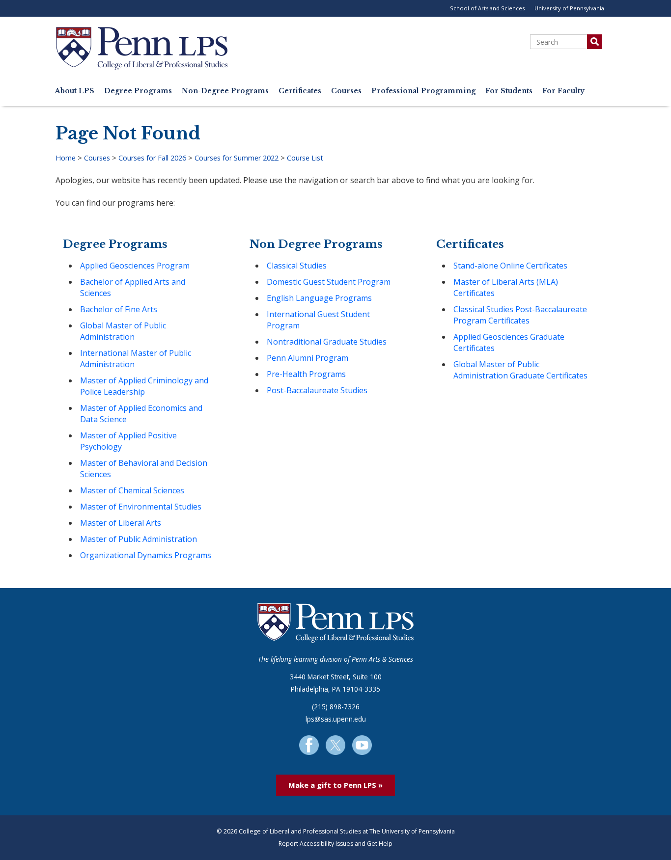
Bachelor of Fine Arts (118, 309)
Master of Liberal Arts (120, 522)
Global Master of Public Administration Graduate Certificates (520, 370)
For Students (508, 91)
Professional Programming (423, 91)
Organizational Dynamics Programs (145, 555)
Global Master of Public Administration (123, 331)
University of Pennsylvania (569, 8)
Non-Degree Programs (225, 91)
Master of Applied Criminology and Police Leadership (144, 386)
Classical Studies (297, 265)
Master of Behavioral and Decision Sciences (143, 468)
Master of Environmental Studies (140, 506)
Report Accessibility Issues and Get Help (335, 843)
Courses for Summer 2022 (237, 157)
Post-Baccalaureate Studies (317, 390)
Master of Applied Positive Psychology (128, 441)
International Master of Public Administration (135, 359)
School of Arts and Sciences (487, 8)
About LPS (74, 91)
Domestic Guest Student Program (329, 281)
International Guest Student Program (318, 320)
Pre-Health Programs (306, 374)
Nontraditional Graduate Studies (327, 341)
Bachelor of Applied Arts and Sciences (132, 287)
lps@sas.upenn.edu (336, 719)
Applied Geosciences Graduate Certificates (508, 342)
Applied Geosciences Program (135, 265)
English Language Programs (319, 298)
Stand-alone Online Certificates (510, 265)
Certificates (300, 91)
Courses (346, 91)
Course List (305, 157)
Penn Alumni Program (307, 357)
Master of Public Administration (138, 539)
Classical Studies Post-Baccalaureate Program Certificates (520, 315)
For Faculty (563, 91)
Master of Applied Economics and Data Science (141, 414)
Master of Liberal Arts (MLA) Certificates (505, 287)
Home (66, 157)
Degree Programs (138, 91)
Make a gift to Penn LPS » (335, 785)
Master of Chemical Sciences (132, 490)
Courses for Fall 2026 (152, 157)
